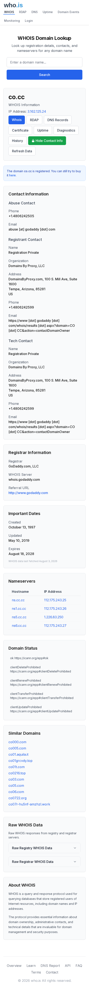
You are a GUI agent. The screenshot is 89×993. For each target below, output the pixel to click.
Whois (17, 120)
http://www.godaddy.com (28, 493)
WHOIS (9, 12)
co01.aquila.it (18, 754)
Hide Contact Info (49, 141)
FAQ (79, 966)
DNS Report (50, 966)
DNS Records (57, 120)
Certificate (20, 130)
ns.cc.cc (18, 600)
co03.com (16, 779)
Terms (36, 972)
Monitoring (12, 20)
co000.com (17, 742)
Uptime (48, 12)
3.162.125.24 (37, 111)
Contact (52, 972)
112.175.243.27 (55, 625)
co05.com (16, 785)
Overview (14, 966)
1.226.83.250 (53, 617)
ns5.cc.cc (19, 617)
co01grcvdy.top (20, 761)
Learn (31, 966)
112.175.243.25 (55, 600)
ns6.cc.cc (19, 625)
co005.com (17, 748)
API (68, 966)
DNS (34, 12)
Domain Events (68, 12)
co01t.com (16, 767)
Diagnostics (66, 130)
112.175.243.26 (55, 608)
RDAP (22, 12)
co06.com (16, 792)
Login (29, 20)
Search (44, 75)
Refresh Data (22, 151)
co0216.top (17, 773)
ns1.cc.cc (19, 608)
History (17, 141)
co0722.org (17, 798)
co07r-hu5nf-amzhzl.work (29, 804)
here (12, 175)
